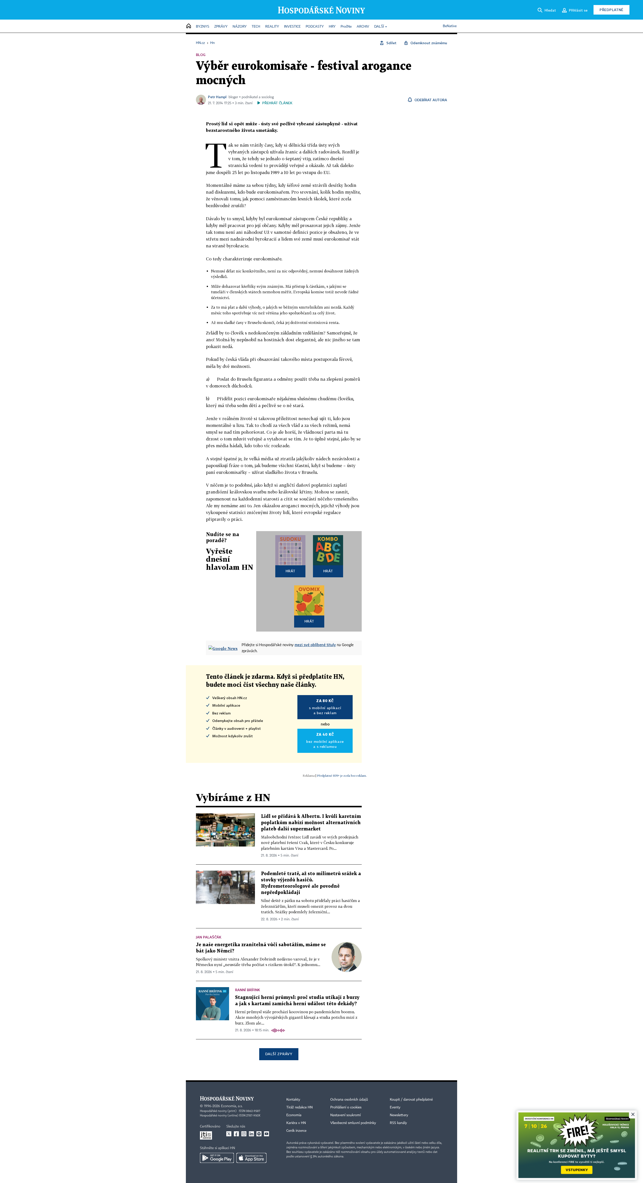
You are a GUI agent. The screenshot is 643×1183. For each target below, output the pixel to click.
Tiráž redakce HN (299, 1107)
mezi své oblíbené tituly (315, 644)
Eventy (395, 1107)
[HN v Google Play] (217, 1158)
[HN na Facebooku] (236, 1133)
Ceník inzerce (296, 1131)
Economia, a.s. (232, 1106)
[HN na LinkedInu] (251, 1133)
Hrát (290, 571)
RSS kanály (398, 1123)
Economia (293, 1115)
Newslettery (399, 1115)
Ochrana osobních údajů (349, 1099)
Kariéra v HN (296, 1123)
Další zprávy (278, 1054)
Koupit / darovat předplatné (411, 1099)
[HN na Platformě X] (228, 1133)
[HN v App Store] (251, 1158)
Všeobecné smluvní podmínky (353, 1123)
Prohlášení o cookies (345, 1107)
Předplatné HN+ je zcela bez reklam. (342, 775)
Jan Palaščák (208, 937)
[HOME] (188, 26)
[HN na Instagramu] (243, 1133)
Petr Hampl (217, 97)
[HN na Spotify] (258, 1133)
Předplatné (611, 10)
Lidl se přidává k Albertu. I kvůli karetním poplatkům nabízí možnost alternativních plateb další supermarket (311, 822)
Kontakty (293, 1099)
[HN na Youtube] (266, 1133)
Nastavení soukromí (345, 1115)
